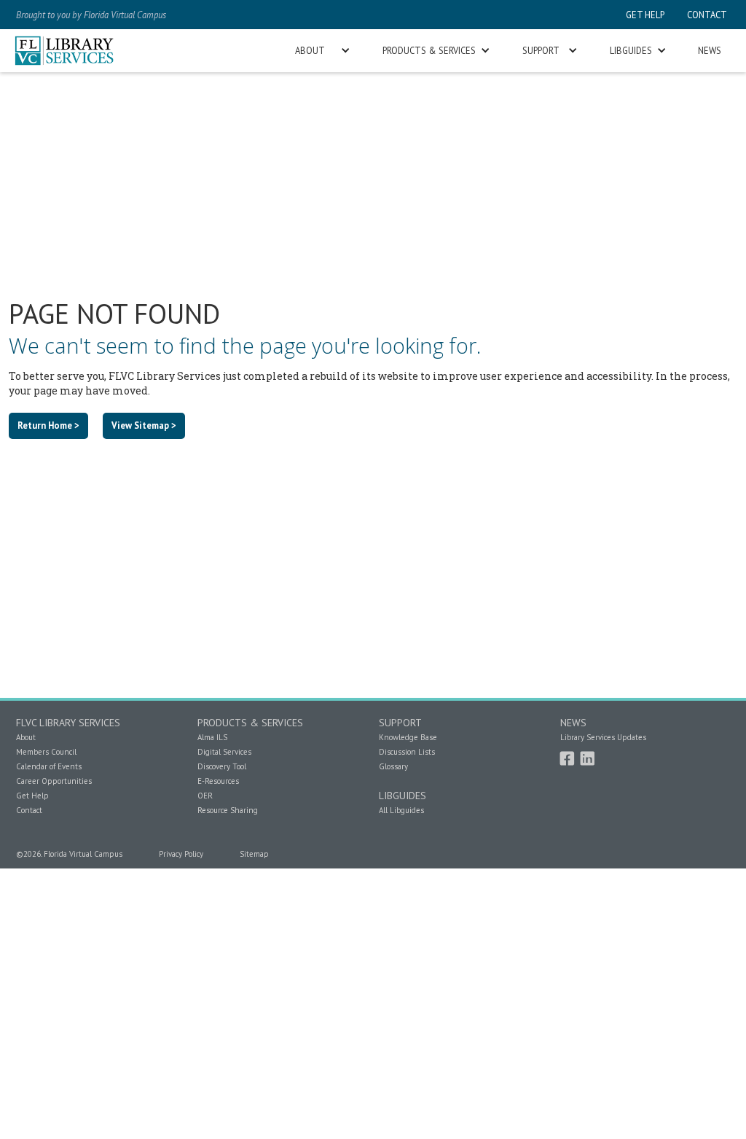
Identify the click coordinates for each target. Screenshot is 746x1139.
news (709, 50)
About (26, 737)
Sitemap (254, 854)
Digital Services (224, 752)
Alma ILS (212, 737)
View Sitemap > (143, 425)
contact (706, 14)
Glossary (393, 766)
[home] (64, 51)
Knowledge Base (408, 737)
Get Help (32, 795)
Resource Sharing (227, 810)
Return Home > (48, 425)
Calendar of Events (49, 766)
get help (645, 14)
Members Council (46, 752)
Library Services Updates (603, 737)
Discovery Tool (221, 766)
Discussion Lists (407, 752)
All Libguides (401, 810)
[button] (321, 50)
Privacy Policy (181, 854)
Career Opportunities (54, 781)
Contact (29, 810)
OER (205, 795)
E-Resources (218, 781)
